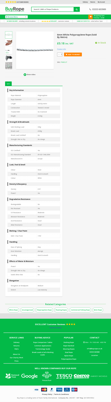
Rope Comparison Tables (42, 342)
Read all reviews (56, 327)
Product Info (61, 49)
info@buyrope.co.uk (94, 349)
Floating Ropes (61, 310)
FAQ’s (17, 349)
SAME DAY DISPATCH (90, 21)
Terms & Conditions (61, 394)
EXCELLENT (59, 21)
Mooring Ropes (68, 349)
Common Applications (42, 346)
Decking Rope (69, 342)
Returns (17, 346)
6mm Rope (98, 310)
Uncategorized (27, 310)
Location (94, 355)
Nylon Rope (68, 356)
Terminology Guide (42, 349)
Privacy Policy (47, 394)
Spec (8, 84)
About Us (16, 354)
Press (16, 361)
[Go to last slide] (8, 34)
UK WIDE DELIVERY (21, 21)
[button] (8, 42)
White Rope (13, 310)
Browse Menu (13, 17)
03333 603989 (99, 9)
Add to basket (74, 54)
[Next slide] (8, 66)
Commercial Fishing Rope (80, 310)
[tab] (8, 83)
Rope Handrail (68, 346)
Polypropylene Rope (44, 310)
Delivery (17, 342)
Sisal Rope (69, 352)
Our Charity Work (16, 358)
